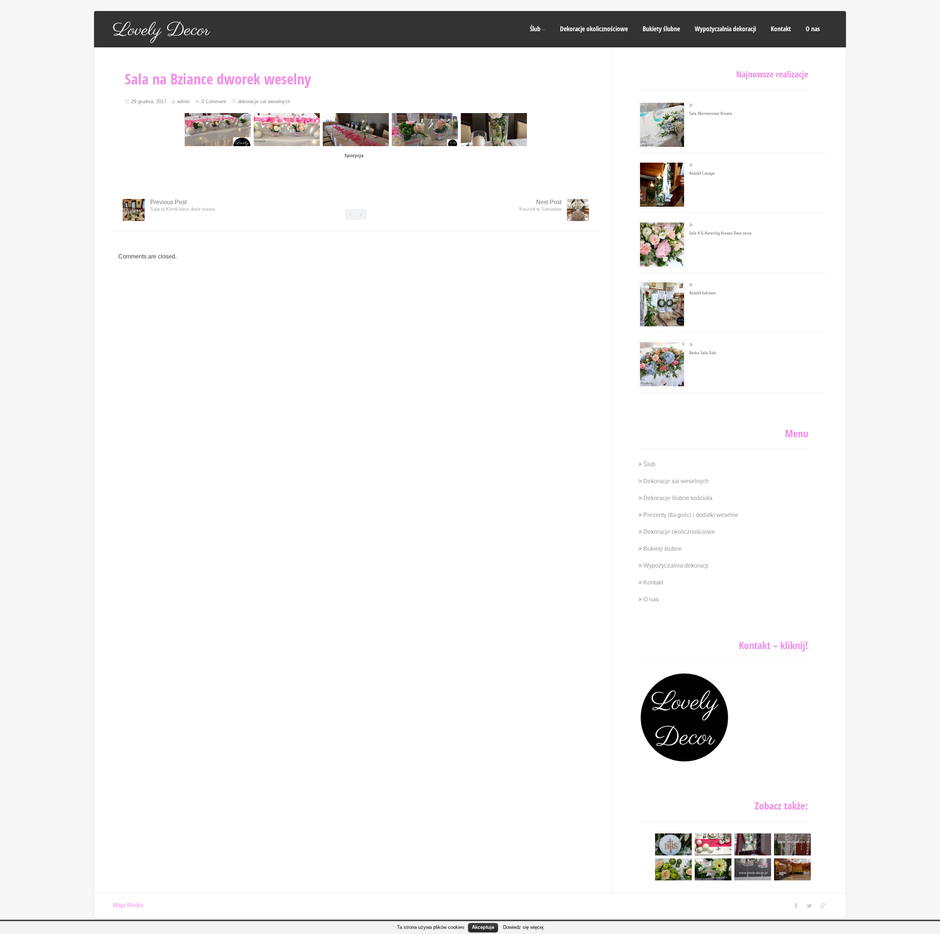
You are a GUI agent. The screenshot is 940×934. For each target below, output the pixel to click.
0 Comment (214, 101)
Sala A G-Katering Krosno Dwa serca (720, 233)
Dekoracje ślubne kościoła (677, 498)
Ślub (535, 28)
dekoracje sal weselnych (264, 101)
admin (183, 101)
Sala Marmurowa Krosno (710, 113)
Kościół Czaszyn (702, 173)
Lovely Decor (161, 30)
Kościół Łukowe (702, 293)
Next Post (540, 205)
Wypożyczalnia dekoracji (725, 28)
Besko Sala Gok (702, 353)
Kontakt (781, 28)
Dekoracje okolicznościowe (594, 28)
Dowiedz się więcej (523, 927)
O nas (813, 28)
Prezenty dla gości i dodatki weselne (690, 515)
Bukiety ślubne (661, 28)
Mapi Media (128, 905)
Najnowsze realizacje (772, 74)
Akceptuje (483, 927)
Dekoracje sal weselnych (676, 481)
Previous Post (182, 205)
